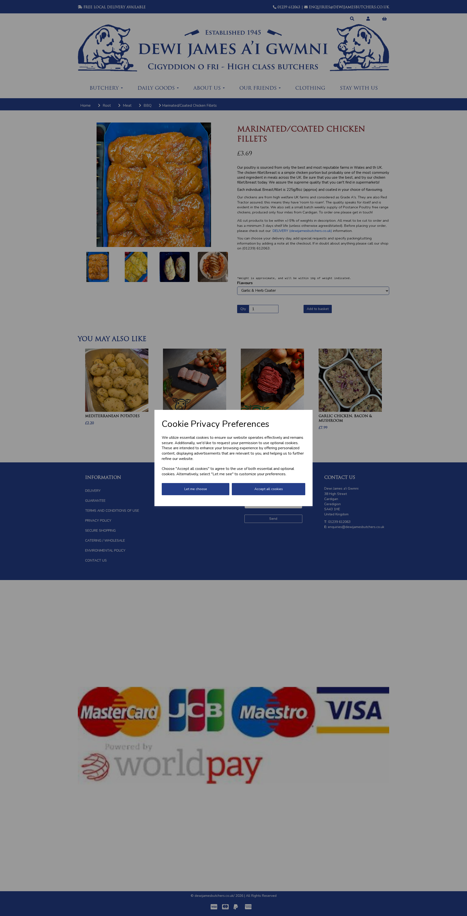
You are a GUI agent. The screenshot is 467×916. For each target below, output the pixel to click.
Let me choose (195, 489)
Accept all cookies (268, 489)
